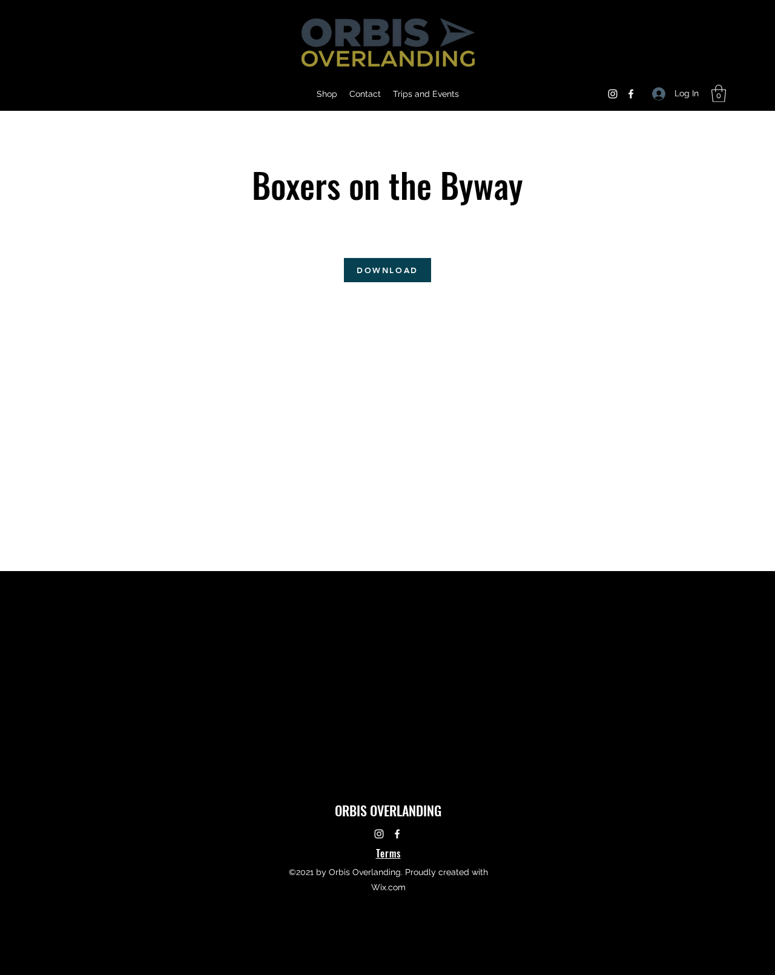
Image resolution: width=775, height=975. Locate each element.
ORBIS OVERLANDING (388, 810)
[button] (718, 93)
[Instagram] (613, 94)
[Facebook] (631, 94)
